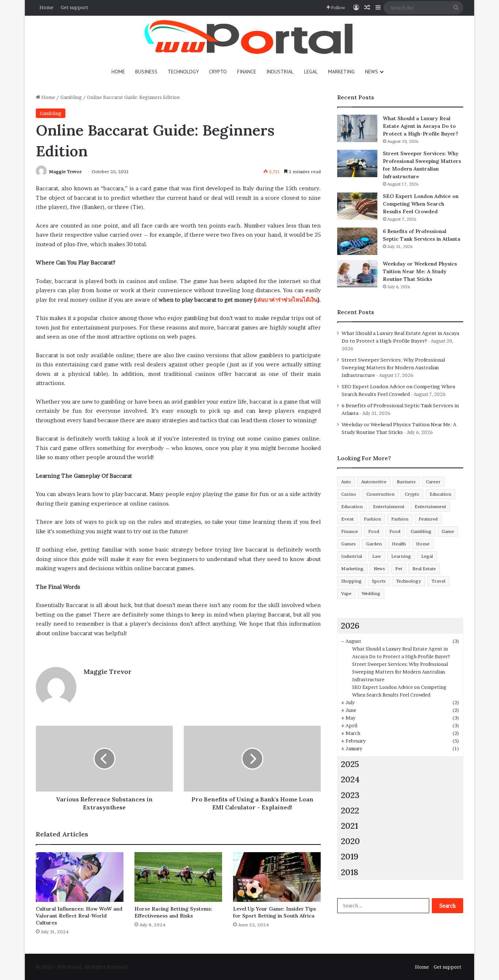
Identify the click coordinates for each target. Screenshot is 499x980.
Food (373, 531)
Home (46, 7)
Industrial (280, 71)
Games (348, 543)
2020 (350, 841)
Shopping (351, 581)
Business (146, 71)
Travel (438, 581)
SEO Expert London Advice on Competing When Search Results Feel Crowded (420, 204)
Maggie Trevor (65, 171)
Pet (398, 568)
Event (347, 519)
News (371, 71)
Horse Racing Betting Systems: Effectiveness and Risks (173, 912)
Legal (311, 71)
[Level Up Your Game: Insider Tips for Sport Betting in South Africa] (277, 876)
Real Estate (424, 568)
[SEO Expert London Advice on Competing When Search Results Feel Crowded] (357, 206)
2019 (349, 856)
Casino (348, 494)
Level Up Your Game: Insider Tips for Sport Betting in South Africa (274, 912)
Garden (374, 543)
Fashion (372, 519)
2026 (350, 625)
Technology (183, 71)
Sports (379, 581)
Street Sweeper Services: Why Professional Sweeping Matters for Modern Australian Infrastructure (393, 367)
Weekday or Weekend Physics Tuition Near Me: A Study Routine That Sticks (420, 271)
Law (376, 556)
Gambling (71, 97)
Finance (246, 71)
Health (399, 543)
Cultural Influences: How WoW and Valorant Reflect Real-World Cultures (79, 915)
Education (440, 494)
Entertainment (388, 506)
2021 (349, 825)
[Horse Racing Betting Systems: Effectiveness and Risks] (178, 876)
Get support (74, 7)
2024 (350, 779)
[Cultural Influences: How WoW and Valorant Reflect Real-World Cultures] (79, 876)
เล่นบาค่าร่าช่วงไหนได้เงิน (286, 299)
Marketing (341, 71)
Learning (401, 556)
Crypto (218, 71)
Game (448, 531)
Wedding (371, 593)
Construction (380, 494)
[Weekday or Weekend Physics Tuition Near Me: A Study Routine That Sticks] (357, 273)
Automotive (373, 481)
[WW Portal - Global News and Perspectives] (249, 38)
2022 (350, 810)
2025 (350, 764)
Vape (346, 593)
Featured (428, 519)
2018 (349, 872)
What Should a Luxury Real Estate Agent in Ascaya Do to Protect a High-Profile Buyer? (420, 126)
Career (433, 481)
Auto (346, 481)
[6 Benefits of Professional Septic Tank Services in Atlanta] (357, 241)
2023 (350, 795)
